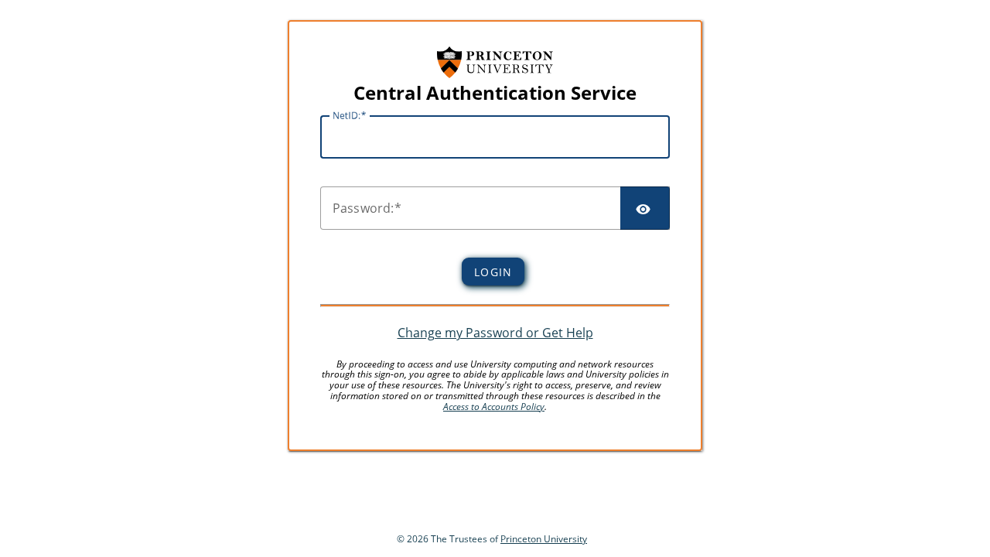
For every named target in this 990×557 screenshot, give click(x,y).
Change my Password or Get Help (495, 332)
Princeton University (543, 538)
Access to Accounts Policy (493, 406)
